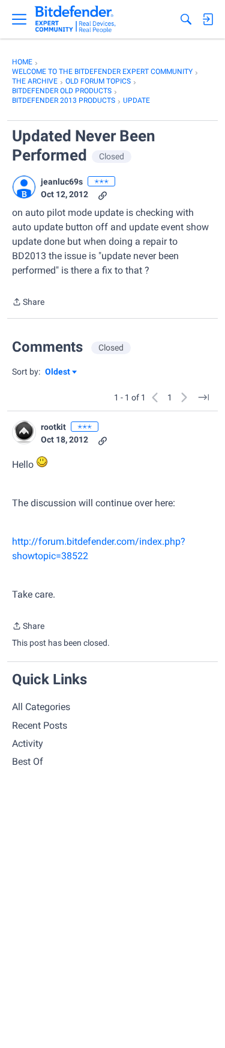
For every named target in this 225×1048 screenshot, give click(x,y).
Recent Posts (39, 725)
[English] (75, 19)
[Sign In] (207, 19)
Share (28, 303)
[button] (24, 187)
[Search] (186, 19)
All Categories (41, 706)
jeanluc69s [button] (62, 181)
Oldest (58, 372)
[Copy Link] (102, 194)
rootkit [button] (53, 427)
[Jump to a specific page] (203, 397)
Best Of (27, 761)
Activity (27, 743)
